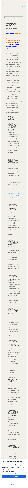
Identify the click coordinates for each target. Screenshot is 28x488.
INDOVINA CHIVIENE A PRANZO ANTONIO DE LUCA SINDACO (14, 446)
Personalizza (14, 480)
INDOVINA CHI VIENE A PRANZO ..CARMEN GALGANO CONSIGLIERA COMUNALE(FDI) (14, 207)
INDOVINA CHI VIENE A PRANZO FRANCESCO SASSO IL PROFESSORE (13, 310)
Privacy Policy (5, 473)
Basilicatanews (11, 132)
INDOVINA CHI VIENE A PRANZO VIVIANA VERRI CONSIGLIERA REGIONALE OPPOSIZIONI (13, 126)
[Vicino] (26, 460)
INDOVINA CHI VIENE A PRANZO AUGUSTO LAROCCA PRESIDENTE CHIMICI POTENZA (14, 160)
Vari (16, 30)
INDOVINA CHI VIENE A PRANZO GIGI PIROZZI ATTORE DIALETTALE (14, 277)
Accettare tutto (14, 476)
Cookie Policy (13, 473)
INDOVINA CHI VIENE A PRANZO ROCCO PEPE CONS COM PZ (13, 379)
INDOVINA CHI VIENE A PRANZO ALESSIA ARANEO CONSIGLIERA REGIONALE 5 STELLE (13, 413)
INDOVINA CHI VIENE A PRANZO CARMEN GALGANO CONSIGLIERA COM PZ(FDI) (13, 242)
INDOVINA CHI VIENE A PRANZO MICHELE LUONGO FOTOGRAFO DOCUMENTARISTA (13, 343)
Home (23, 6)
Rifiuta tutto (14, 484)
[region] (14, 473)
